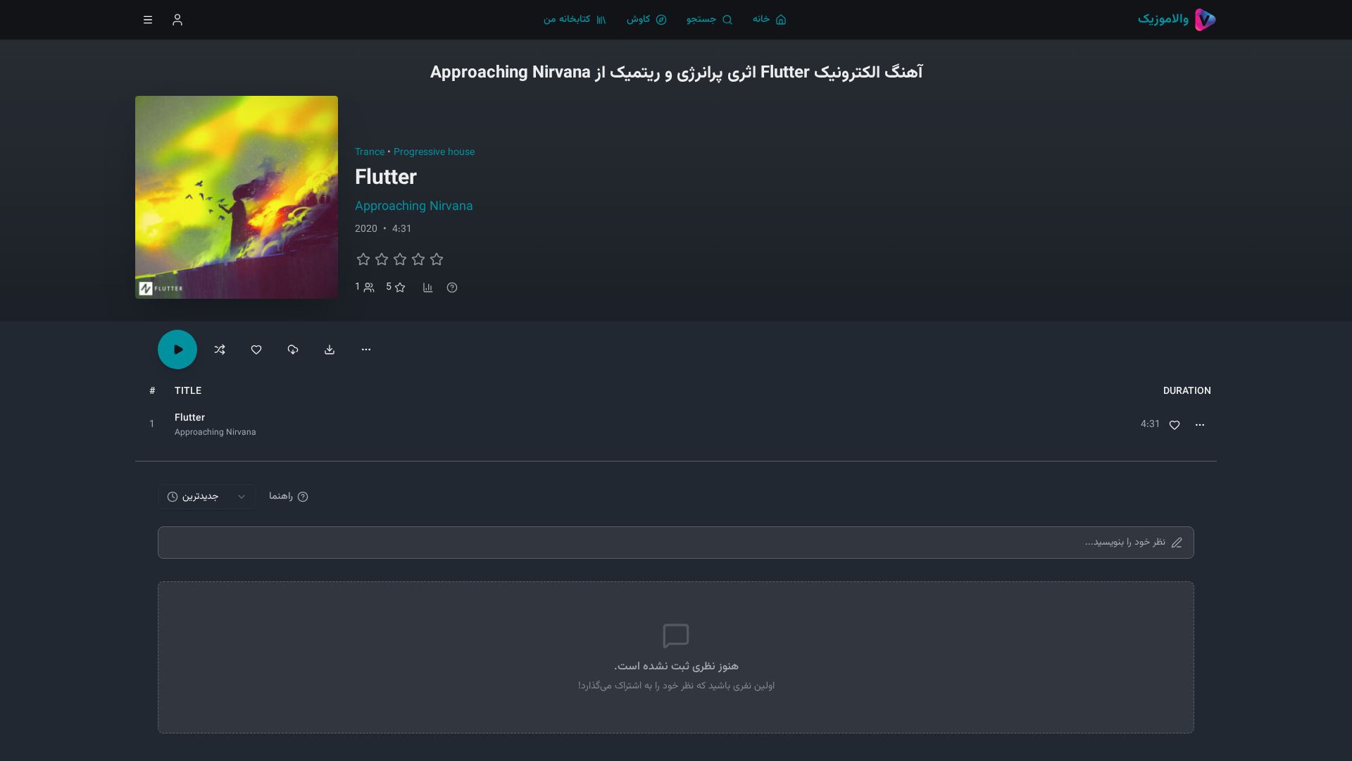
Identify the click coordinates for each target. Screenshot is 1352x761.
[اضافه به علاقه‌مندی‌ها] (256, 349)
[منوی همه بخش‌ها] (148, 19)
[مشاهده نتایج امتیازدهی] (428, 287)
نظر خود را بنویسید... (1125, 542)
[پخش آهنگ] (177, 349)
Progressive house (434, 153)
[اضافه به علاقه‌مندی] (1174, 425)
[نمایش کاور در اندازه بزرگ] (236, 197)
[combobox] (207, 496)
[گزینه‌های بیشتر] (366, 349)
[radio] (363, 259)
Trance (369, 153)
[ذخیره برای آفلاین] (293, 349)
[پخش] (152, 425)
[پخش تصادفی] (220, 349)
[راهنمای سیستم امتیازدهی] (452, 287)
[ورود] (177, 20)
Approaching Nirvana (414, 207)
